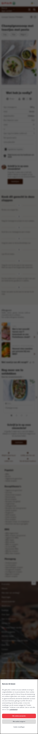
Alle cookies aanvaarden (19, 716)
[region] (19, 706)
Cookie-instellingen (19, 727)
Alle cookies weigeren (19, 721)
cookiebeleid (13, 709)
